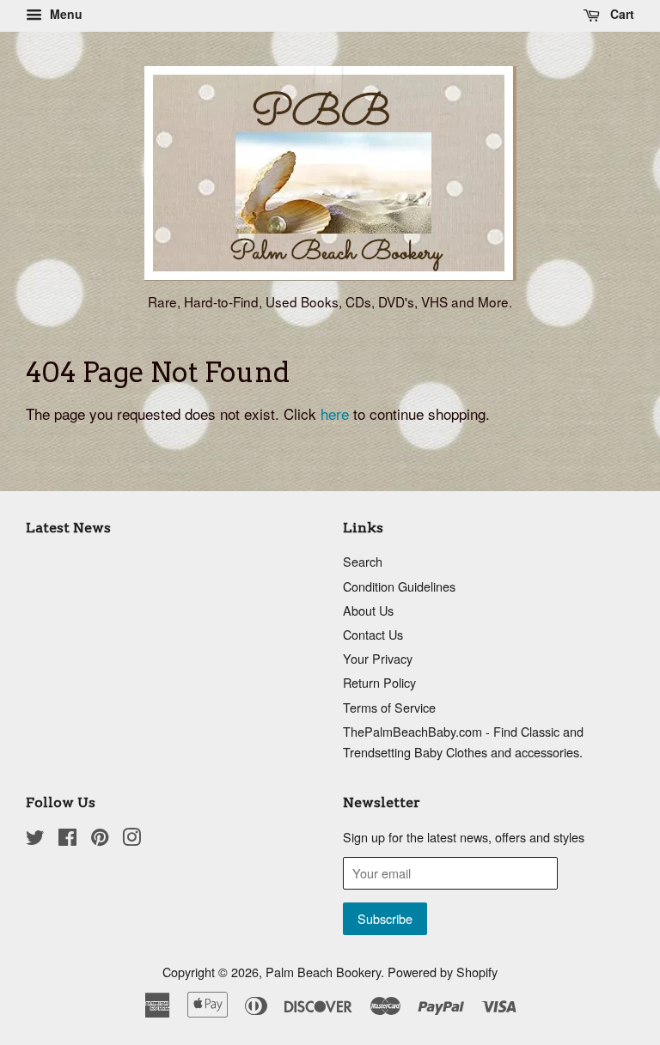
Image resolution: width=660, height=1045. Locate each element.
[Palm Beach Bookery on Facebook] (67, 839)
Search (362, 561)
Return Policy (379, 682)
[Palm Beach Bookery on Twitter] (35, 839)
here (335, 413)
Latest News (68, 527)
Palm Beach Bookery (323, 972)
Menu (64, 13)
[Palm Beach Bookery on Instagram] (131, 839)
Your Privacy (377, 658)
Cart (620, 13)
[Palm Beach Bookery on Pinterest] (99, 839)
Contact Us (373, 634)
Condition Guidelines (399, 586)
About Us (368, 610)
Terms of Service (389, 707)
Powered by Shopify (443, 972)
